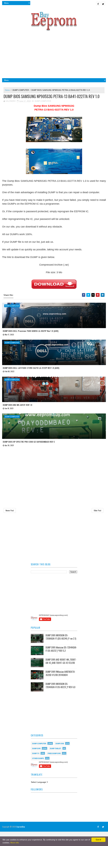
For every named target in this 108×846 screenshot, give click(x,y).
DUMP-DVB (60, 743)
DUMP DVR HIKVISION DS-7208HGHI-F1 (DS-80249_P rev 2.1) (61, 637)
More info (14, 842)
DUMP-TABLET (55, 748)
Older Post (97, 510)
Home (7, 90)
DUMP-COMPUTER (21, 90)
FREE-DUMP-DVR (54, 753)
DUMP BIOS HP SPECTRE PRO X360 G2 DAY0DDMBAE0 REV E (29, 441)
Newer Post (10, 510)
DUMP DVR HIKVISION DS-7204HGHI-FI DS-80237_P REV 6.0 (60, 685)
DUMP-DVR (36, 748)
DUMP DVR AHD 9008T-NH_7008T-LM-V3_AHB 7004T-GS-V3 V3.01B (61, 661)
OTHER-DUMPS (38, 758)
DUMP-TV (35, 753)
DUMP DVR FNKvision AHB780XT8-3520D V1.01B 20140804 (60, 673)
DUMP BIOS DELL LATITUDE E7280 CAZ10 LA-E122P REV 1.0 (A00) (31, 367)
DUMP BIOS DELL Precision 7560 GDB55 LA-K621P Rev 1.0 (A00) (30, 330)
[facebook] (98, 3)
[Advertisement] (54, 55)
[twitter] (103, 3)
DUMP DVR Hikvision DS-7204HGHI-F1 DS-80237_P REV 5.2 (61, 649)
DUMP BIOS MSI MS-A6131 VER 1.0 (17, 404)
